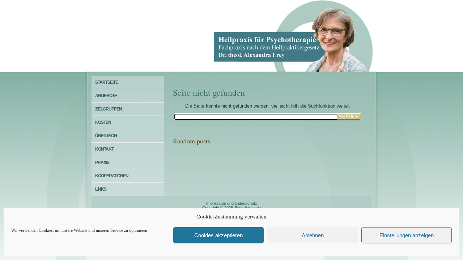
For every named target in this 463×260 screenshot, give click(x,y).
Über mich (106, 135)
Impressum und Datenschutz (231, 203)
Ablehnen (313, 235)
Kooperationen (111, 175)
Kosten (103, 122)
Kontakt (104, 149)
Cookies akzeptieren (218, 235)
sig (258, 207)
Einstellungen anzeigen (406, 235)
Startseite (106, 82)
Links (100, 189)
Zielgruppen (108, 109)
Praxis (102, 162)
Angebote (106, 95)
